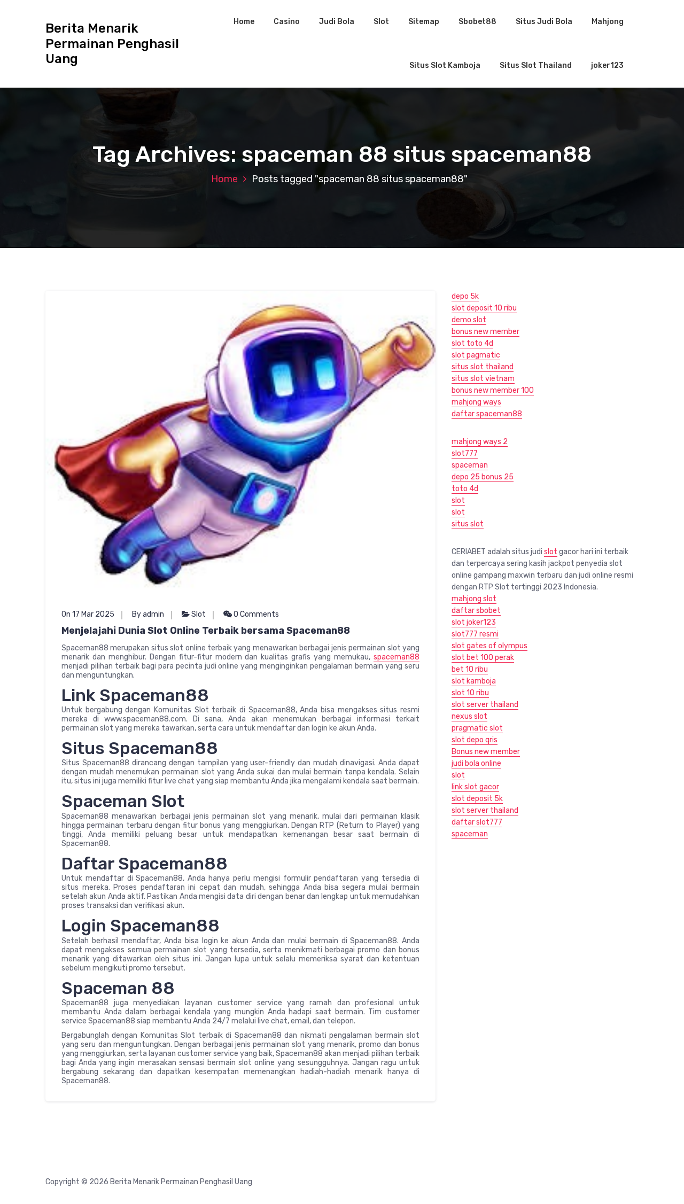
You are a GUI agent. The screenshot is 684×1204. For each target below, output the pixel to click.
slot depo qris (475, 739)
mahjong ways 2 (480, 441)
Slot (381, 21)
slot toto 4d (472, 343)
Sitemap (423, 21)
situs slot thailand (483, 366)
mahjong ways (476, 402)
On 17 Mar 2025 (87, 614)
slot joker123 (474, 622)
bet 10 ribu (470, 669)
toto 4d (465, 488)
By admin (148, 614)
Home (244, 21)
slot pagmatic (476, 355)
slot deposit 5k (477, 798)
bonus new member (485, 331)
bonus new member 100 (493, 390)
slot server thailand (485, 704)
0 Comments (255, 614)
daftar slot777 (477, 822)
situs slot (468, 524)
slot (458, 500)
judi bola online (476, 763)
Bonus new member (486, 751)
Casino (287, 21)
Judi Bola (336, 21)
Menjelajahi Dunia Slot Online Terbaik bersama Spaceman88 (205, 630)
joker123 (607, 65)
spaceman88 (396, 657)
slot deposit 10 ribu (484, 308)
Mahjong (608, 21)
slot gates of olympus (489, 645)
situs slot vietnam (483, 378)
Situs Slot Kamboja (444, 65)
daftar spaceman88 (487, 413)
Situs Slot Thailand (536, 65)
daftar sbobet (476, 610)
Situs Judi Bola (544, 21)
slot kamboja (474, 681)
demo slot (469, 319)
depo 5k (465, 296)
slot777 (465, 453)
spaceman (470, 465)
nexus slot (469, 716)
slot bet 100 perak (483, 657)
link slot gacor (475, 786)
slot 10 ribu (470, 692)
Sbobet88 (477, 21)
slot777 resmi (475, 634)
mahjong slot (474, 598)
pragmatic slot (477, 728)
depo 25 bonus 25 (483, 476)
